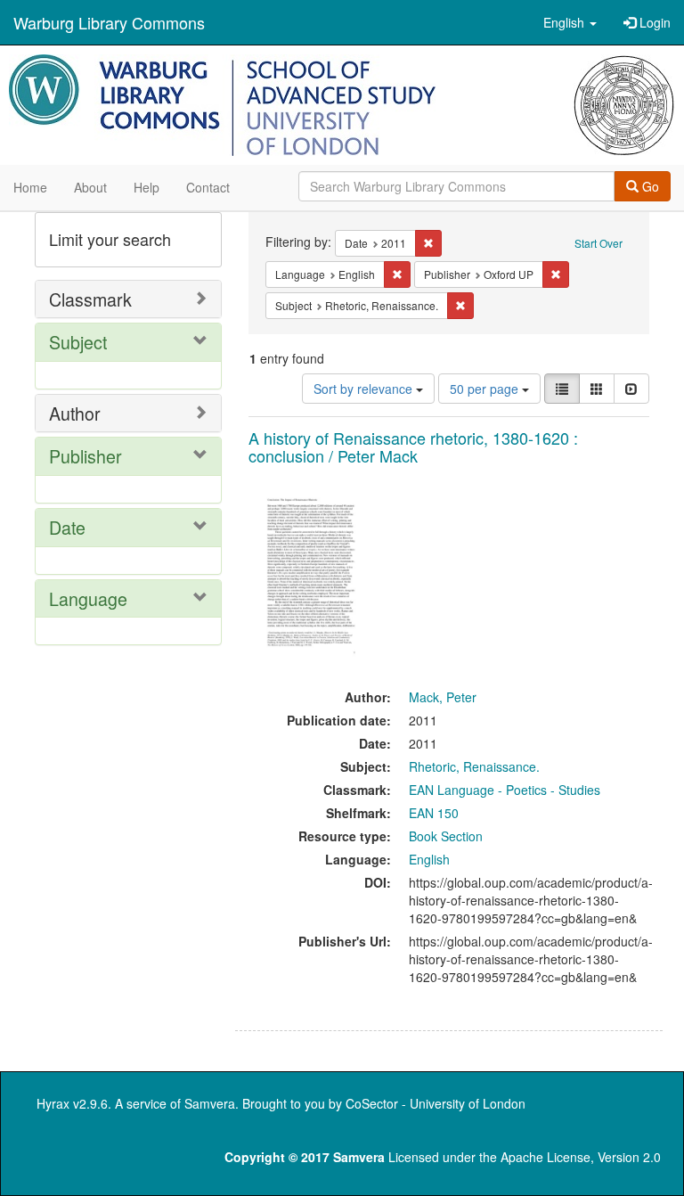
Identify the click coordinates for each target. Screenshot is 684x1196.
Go (649, 186)
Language (88, 598)
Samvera (209, 1103)
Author (75, 413)
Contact (208, 187)
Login (653, 22)
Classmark (90, 299)
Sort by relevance (365, 388)
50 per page (486, 388)
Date (67, 527)
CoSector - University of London (435, 1103)
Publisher (85, 456)
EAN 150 (434, 813)
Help (146, 187)
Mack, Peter (442, 697)
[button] (570, 22)
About (90, 187)
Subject (78, 342)
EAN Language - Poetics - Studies (504, 790)
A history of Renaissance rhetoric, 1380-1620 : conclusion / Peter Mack (413, 446)
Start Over (598, 242)
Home (30, 187)
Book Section (446, 836)
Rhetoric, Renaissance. (474, 766)
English (429, 859)
